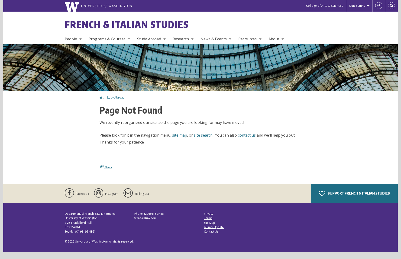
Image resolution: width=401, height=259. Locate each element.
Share (108, 167)
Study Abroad (149, 39)
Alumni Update (214, 227)
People (71, 39)
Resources (247, 39)
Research (181, 39)
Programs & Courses (107, 39)
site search (203, 135)
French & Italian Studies (127, 24)
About (273, 39)
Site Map (209, 223)
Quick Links (357, 6)
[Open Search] (391, 6)
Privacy (208, 214)
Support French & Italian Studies (358, 193)
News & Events (213, 39)
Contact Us (211, 231)
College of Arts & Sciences (324, 6)
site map (179, 135)
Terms (208, 218)
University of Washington (91, 241)
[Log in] (378, 6)
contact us (247, 135)
